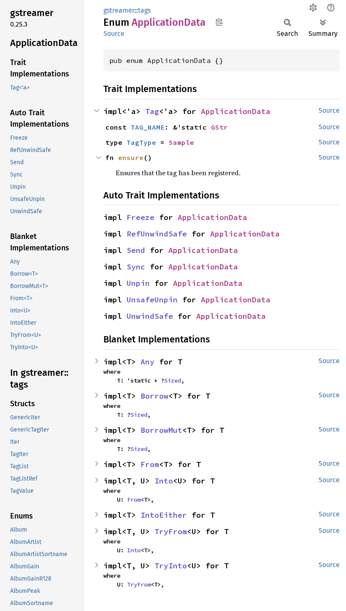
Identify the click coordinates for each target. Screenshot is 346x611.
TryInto (170, 565)
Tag (152, 111)
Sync (136, 267)
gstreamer (119, 10)
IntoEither (164, 515)
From (150, 464)
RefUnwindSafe (157, 234)
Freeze (140, 217)
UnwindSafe (150, 316)
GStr (219, 127)
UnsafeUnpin (152, 299)
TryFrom (170, 531)
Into (163, 481)
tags (144, 10)
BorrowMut (161, 430)
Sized (172, 380)
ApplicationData (235, 111)
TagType (141, 142)
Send (136, 250)
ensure (130, 157)
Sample (181, 142)
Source (113, 34)
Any (147, 362)
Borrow (154, 396)
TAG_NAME (148, 127)
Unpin (138, 283)
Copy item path (219, 22)
